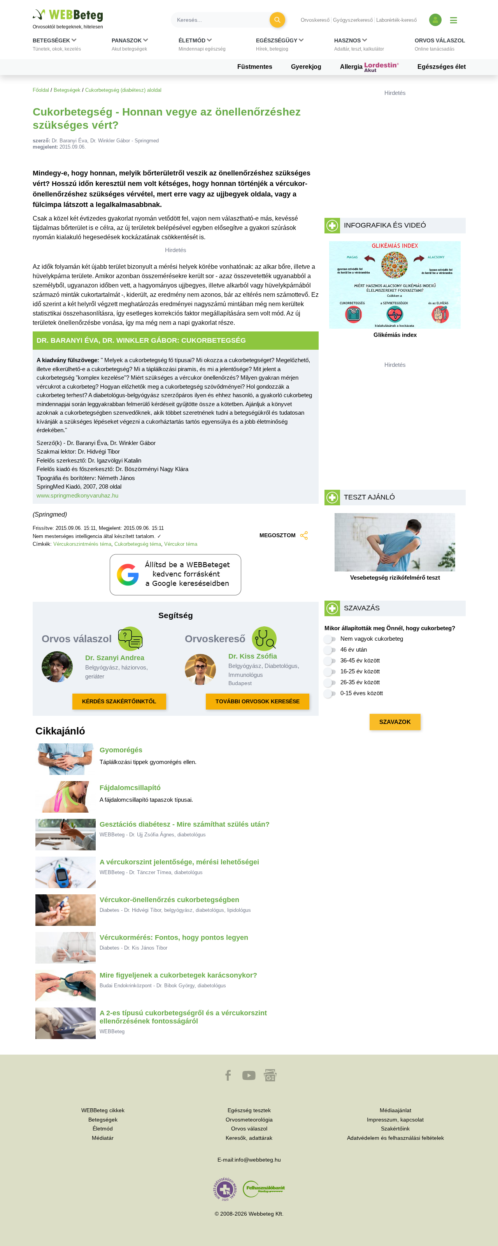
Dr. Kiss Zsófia (252, 656)
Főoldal (41, 90)
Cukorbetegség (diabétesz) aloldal (123, 90)
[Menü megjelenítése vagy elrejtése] (453, 20)
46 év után (353, 649)
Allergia (352, 66)
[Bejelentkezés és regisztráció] (435, 20)
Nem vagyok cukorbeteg (371, 638)
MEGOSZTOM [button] (278, 535)
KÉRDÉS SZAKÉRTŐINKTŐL (119, 701)
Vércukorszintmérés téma (82, 544)
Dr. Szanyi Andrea (114, 658)
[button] (57, 46)
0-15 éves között (361, 693)
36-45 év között (360, 660)
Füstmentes (254, 66)
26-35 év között (360, 682)
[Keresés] (277, 20)
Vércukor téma (180, 544)
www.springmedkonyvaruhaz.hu (77, 495)
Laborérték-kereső (396, 20)
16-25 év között (360, 671)
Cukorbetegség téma (137, 544)
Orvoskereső (315, 20)
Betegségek (67, 90)
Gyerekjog (306, 66)
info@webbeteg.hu (258, 1160)
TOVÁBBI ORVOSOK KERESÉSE (258, 701)
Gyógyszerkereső (353, 20)
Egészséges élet (441, 66)
